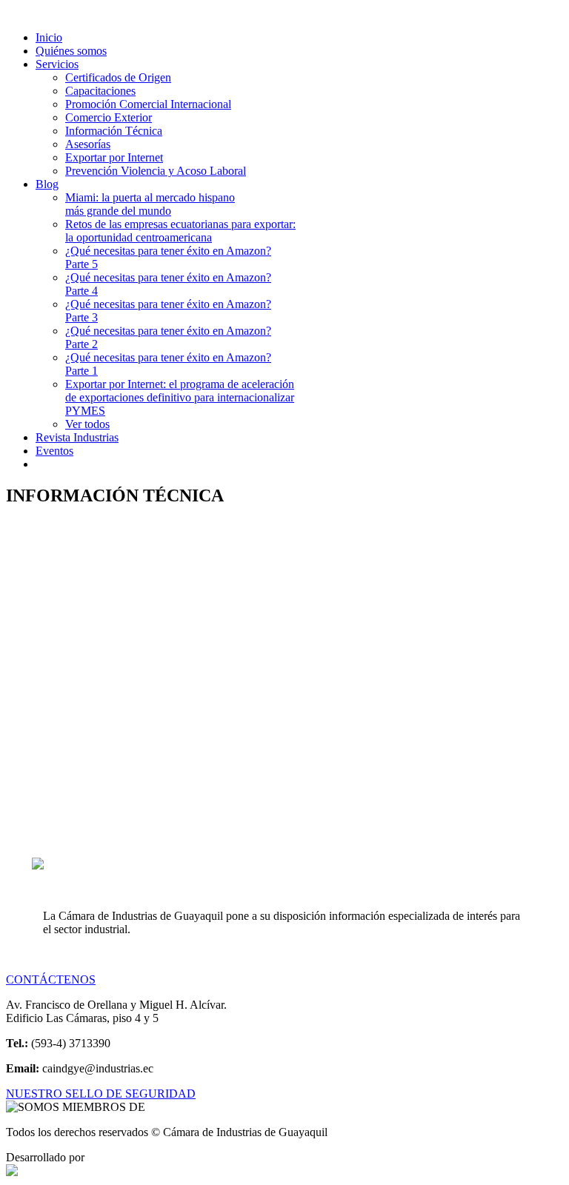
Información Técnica (113, 130)
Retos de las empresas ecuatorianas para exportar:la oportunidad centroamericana (180, 231)
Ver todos (87, 424)
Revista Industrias (77, 437)
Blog (47, 184)
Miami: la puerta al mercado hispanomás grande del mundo (150, 204)
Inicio (49, 37)
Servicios (57, 64)
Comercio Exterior (108, 117)
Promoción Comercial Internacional (148, 104)
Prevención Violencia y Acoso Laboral (155, 170)
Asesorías (87, 144)
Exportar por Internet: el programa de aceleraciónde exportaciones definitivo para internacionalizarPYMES (179, 397)
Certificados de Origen (118, 77)
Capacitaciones (100, 90)
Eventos (54, 450)
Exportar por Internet (114, 157)
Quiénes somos (71, 50)
